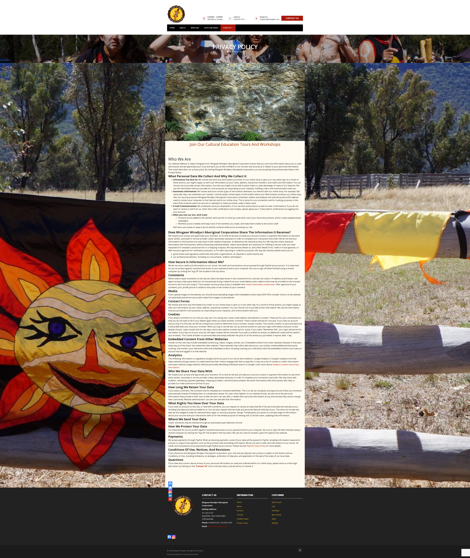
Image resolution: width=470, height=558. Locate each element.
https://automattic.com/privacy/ (260, 284)
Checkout (275, 510)
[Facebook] (170, 484)
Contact (227, 28)
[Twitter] (170, 487)
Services (195, 28)
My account (276, 515)
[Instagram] (170, 491)
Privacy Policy (237, 51)
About (183, 28)
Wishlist (275, 523)
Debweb (178, 554)
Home (172, 28)
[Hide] (169, 503)
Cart (273, 506)
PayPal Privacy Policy (256, 446)
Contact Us (201, 466)
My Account (276, 502)
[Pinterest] (170, 499)
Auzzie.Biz (194, 554)
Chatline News (211, 28)
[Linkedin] (170, 495)
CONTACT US (292, 18)
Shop (274, 519)
